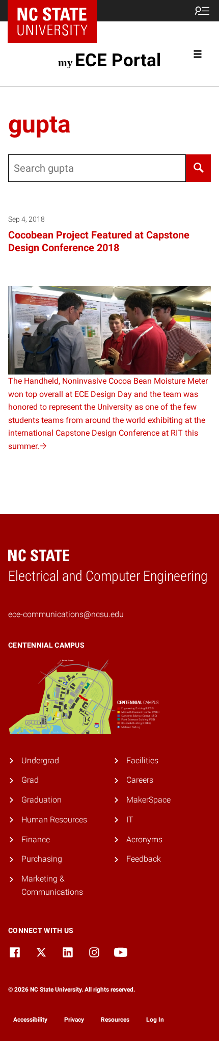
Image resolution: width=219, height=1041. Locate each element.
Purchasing (41, 859)
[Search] (198, 168)
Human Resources (54, 819)
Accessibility (30, 1019)
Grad (30, 780)
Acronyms (144, 839)
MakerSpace (148, 800)
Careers (139, 780)
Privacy (74, 1019)
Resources (115, 1019)
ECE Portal (117, 60)
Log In (155, 1019)
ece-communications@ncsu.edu (66, 614)
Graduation (41, 800)
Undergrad (40, 760)
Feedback (143, 859)
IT (129, 819)
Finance (35, 839)
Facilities (142, 760)
